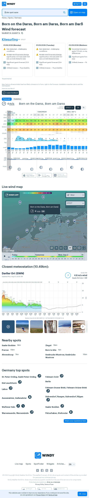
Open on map (79, 12)
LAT (5, 160)
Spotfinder (39, 464)
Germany (18, 18)
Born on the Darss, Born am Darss (42, 103)
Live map (19, 464)
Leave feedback (12, 93)
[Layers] (52, 248)
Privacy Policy (39, 484)
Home (4, 18)
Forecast (6, 99)
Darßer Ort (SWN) (13, 273)
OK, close (82, 494)
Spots (10, 18)
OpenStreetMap (75, 251)
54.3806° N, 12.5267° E (11, 33)
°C (5, 130)
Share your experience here (75, 421)
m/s (11, 103)
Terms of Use (52, 495)
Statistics (17, 99)
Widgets (50, 464)
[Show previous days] (9, 257)
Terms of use (49, 484)
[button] (22, 33)
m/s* (4, 124)
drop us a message (53, 482)
